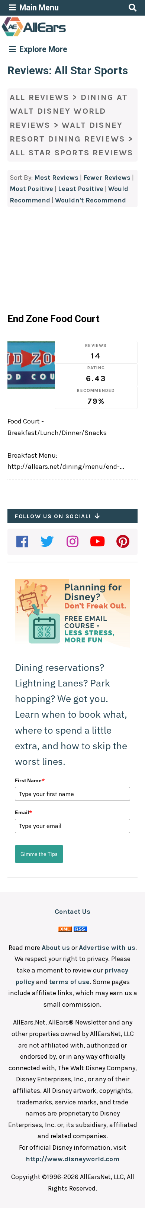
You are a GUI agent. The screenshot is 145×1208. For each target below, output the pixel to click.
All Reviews (39, 97)
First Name (30, 780)
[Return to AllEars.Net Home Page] (57, 36)
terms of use (69, 982)
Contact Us (72, 911)
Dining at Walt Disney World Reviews (69, 111)
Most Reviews (56, 177)
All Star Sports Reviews (71, 153)
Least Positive (80, 189)
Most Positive (31, 189)
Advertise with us (107, 948)
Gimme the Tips (39, 854)
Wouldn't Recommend (90, 200)
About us (56, 948)
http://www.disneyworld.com (72, 1159)
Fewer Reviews (106, 177)
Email (23, 812)
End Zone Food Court (53, 318)
